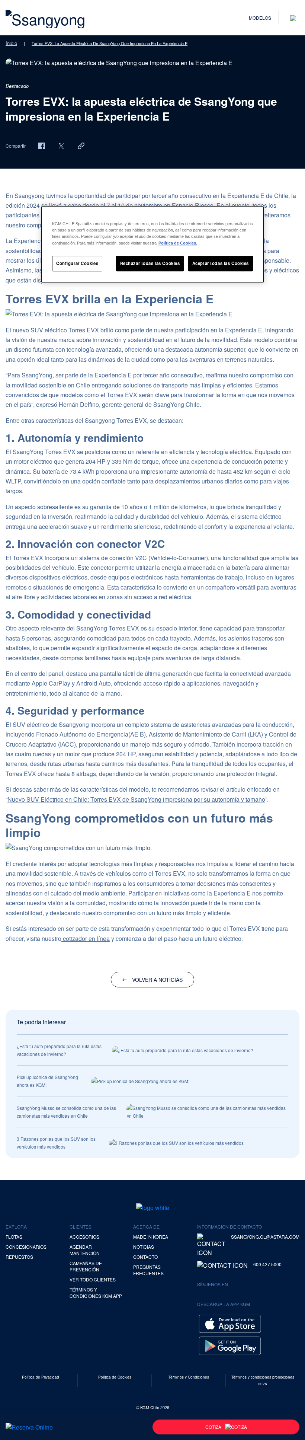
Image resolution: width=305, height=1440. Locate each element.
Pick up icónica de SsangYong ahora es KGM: (47, 1081)
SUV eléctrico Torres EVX (64, 330)
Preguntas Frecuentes (148, 1270)
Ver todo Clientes (93, 1279)
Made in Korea (150, 1236)
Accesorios (84, 1236)
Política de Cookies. (177, 243)
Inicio (11, 43)
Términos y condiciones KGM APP (96, 1292)
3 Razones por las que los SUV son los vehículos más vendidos (56, 1143)
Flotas (14, 1236)
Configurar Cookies (77, 263)
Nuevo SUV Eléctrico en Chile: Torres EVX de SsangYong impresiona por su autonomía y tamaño (136, 799)
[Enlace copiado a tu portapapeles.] (81, 145)
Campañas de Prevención (86, 1266)
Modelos (260, 18)
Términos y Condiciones (188, 1377)
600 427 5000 (267, 1264)
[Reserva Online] (29, 1427)
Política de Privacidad (40, 1377)
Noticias (143, 1246)
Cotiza (213, 1427)
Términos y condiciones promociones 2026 (262, 1380)
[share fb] (41, 145)
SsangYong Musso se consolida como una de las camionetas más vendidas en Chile (66, 1112)
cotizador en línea (85, 938)
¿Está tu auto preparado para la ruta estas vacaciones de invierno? (59, 1050)
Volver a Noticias (157, 979)
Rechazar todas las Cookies (150, 263)
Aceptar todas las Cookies (220, 263)
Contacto (145, 1257)
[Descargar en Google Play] (230, 1345)
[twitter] (61, 145)
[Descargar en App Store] (230, 1323)
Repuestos (19, 1257)
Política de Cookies (114, 1377)
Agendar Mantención (85, 1249)
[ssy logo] (152, 1207)
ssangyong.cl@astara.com (265, 1236)
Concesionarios (26, 1246)
